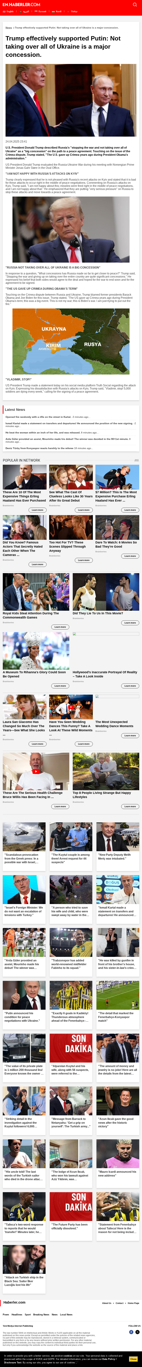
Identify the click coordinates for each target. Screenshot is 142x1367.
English (10, 11)
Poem (6, 1314)
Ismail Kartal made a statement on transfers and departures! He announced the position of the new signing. (71, 425)
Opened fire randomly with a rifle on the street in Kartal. (48, 417)
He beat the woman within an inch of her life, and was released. (52, 432)
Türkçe (73, 11)
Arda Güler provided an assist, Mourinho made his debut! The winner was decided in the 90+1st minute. (68, 440)
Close (133, 1359)
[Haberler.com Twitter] (137, 1333)
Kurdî (58, 11)
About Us (106, 1303)
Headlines (17, 1314)
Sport (28, 1314)
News (54, 1314)
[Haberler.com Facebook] (131, 1333)
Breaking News (41, 1314)
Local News (66, 1314)
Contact (119, 1303)
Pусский (42, 11)
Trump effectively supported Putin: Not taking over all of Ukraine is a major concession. (62, 27)
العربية (26, 11)
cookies (68, 1355)
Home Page (133, 1303)
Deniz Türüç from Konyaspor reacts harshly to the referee (49, 448)
